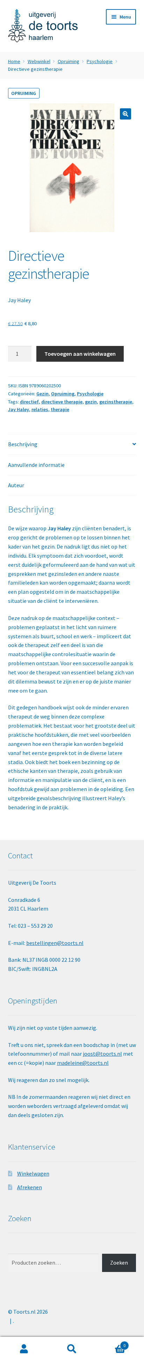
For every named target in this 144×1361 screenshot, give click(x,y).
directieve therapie (61, 402)
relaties (39, 409)
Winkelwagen (33, 1173)
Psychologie (100, 61)
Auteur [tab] (16, 485)
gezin (91, 402)
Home (14, 61)
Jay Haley (19, 300)
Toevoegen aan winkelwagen (80, 353)
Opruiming (68, 61)
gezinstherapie (115, 402)
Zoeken (119, 1262)
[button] (125, 114)
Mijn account (24, 1349)
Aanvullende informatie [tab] (36, 464)
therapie (60, 409)
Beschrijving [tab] (22, 444)
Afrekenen (29, 1187)
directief (29, 402)
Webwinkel (39, 61)
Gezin (42, 393)
